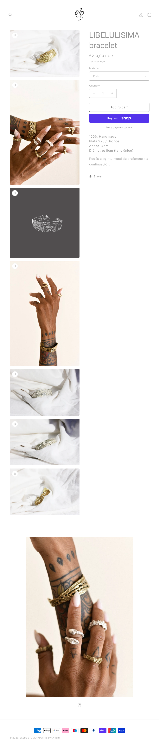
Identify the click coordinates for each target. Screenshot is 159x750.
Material (94, 68)
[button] (10, 14)
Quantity (94, 85)
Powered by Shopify (48, 737)
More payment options (119, 127)
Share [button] (98, 176)
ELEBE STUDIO (28, 737)
